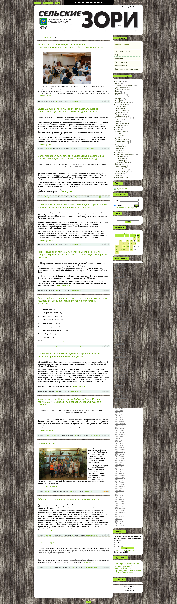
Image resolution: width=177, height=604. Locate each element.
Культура (47, 491)
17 (117, 247)
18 (120, 247)
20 (128, 247)
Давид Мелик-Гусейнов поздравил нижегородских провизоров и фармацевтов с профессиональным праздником (72, 205)
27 (128, 249)
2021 (46, 38)
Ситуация (118, 164)
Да (118, 542)
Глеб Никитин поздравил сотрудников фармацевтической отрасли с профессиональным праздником (69, 355)
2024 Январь (119, 458)
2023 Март (119, 437)
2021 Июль (119, 393)
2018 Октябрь (120, 322)
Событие (118, 120)
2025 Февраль (120, 486)
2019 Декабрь (120, 352)
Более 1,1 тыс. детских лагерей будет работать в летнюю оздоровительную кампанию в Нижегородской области (69, 110)
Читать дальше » (46, 96)
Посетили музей (46, 443)
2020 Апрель (119, 361)
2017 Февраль (120, 279)
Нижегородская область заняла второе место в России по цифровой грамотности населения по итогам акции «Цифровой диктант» (72, 254)
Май (51, 38)
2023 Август (119, 447)
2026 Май (118, 519)
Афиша (117, 127)
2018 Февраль (120, 305)
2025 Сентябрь (120, 501)
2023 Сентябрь (120, 450)
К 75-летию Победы (122, 162)
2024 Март (119, 463)
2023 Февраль (120, 434)
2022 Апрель (119, 413)
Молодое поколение (51, 197)
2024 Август (119, 473)
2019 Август (119, 344)
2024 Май (118, 467)
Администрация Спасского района (128, 570)
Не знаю (120, 546)
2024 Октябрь (120, 478)
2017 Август (119, 292)
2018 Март (119, 307)
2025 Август (119, 499)
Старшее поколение (122, 124)
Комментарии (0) (75, 101)
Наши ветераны (120, 166)
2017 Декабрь (120, 300)
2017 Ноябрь (119, 298)
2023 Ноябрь (119, 454)
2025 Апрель (119, 491)
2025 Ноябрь (119, 506)
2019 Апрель (119, 335)
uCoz (88, 602)
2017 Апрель (119, 283)
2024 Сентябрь (120, 476)
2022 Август (119, 421)
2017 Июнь (119, 287)
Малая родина (120, 131)
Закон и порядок (121, 97)
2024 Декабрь (120, 482)
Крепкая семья (120, 160)
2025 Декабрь (120, 508)
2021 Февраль (120, 383)
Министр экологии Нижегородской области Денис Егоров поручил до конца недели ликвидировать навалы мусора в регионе (69, 402)
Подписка (118, 151)
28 (131, 249)
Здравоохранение (121, 170)
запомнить (120, 205)
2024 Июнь (119, 469)
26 (124, 249)
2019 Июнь (119, 339)
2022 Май (118, 415)
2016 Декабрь (120, 275)
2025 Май (118, 493)
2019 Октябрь (120, 348)
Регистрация (48, 3)
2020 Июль (119, 367)
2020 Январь (119, 354)
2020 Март (119, 359)
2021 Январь (119, 380)
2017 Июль (119, 290)
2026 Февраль (120, 512)
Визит (117, 91)
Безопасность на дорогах (124, 85)
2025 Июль (119, 497)
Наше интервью (121, 104)
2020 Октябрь (120, 374)
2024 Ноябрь (119, 480)
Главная (38, 3)
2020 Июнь (119, 365)
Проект (117, 129)
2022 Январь (119, 406)
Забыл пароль (121, 208)
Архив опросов (129, 550)
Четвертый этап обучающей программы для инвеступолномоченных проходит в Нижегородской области (70, 45)
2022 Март (119, 411)
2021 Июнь (119, 391)
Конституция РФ (121, 168)
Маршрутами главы (122, 141)
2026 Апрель (119, 517)
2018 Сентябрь (120, 320)
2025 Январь (119, 484)
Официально (120, 147)
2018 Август (119, 318)
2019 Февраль (120, 331)
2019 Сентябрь (120, 346)
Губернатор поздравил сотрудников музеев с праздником (69, 499)
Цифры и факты (121, 126)
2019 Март (119, 333)
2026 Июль (119, 523)
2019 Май (118, 337)
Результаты (118, 550)
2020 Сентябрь (120, 372)
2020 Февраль (120, 357)
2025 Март (119, 488)
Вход (57, 3)
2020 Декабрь (120, 378)
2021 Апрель (119, 387)
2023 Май (118, 441)
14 (131, 244)
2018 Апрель (119, 309)
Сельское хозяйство (122, 118)
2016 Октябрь (120, 270)
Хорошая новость (121, 143)
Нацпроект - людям (50, 435)
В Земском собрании (122, 89)
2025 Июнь (119, 495)
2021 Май (118, 389)
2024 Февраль (120, 460)
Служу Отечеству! (122, 177)
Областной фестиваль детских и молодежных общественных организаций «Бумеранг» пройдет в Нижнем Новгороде (71, 157)
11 (120, 244)
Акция (117, 83)
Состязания (119, 135)
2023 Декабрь (120, 456)
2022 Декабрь (120, 430)
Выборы (118, 93)
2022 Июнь (119, 417)
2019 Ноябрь (119, 350)
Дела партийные (121, 139)
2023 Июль (119, 445)
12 (124, 244)
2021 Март (119, 385)
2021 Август (119, 396)
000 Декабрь (119, 264)
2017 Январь (119, 277)
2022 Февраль (120, 409)
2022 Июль (119, 419)
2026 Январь (119, 510)
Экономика (119, 174)
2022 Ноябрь (119, 428)
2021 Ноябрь (119, 402)
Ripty (56, 101)
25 (120, 249)
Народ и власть (121, 152)
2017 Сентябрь (120, 294)
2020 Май (118, 363)
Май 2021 (127, 233)
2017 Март (119, 281)
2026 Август (119, 525)
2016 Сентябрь (120, 268)
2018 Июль (119, 316)
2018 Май (118, 311)
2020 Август (119, 370)
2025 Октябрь (120, 504)
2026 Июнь (119, 521)
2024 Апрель (119, 465)
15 (135, 244)
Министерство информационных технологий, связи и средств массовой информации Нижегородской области (127, 565)
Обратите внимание (122, 110)
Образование (120, 108)
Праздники (119, 114)
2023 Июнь (119, 443)
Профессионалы (121, 116)
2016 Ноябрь (119, 272)
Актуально (119, 81)
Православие (120, 112)
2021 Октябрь (120, 400)
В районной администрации (125, 154)
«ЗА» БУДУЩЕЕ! (47, 542)
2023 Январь (119, 432)
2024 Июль (119, 471)
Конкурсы (118, 99)
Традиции (118, 145)
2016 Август (119, 266)
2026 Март (119, 514)
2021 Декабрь (120, 404)
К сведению (48, 148)
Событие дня (48, 535)
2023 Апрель (119, 439)
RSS (139, 7)
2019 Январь (119, 329)
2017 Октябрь (120, 296)
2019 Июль (119, 342)
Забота (117, 137)
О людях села (120, 106)
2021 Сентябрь (120, 398)
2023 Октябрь (120, 452)
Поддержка (119, 133)
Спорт (117, 122)
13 (128, 244)
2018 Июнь (119, 313)
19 (124, 247)
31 (117, 252)
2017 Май (118, 285)
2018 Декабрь (120, 326)
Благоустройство (121, 87)
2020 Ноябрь (119, 376)
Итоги (117, 175)
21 (131, 247)
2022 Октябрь (120, 426)
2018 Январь (119, 303)
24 (117, 249)
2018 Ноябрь (119, 324)
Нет (118, 544)
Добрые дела (120, 95)
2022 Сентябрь (120, 424)
